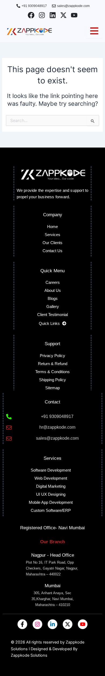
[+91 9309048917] (9, 416)
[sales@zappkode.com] (9, 438)
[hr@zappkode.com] (9, 427)
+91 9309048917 (57, 416)
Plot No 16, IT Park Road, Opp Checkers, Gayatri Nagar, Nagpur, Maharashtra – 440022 (52, 568)
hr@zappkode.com (57, 427)
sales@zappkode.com (57, 438)
